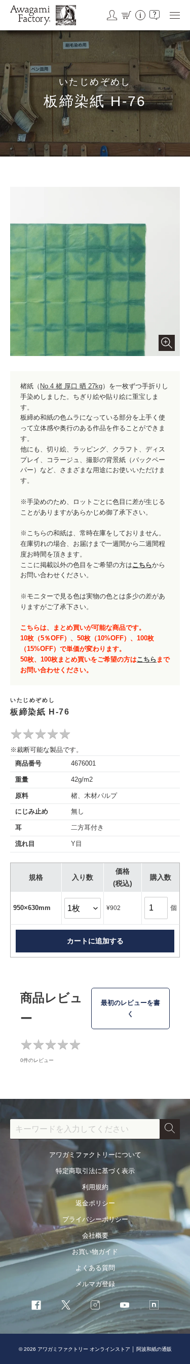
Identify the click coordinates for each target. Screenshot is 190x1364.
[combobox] (85, 1129)
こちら (142, 565)
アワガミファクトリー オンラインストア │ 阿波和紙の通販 (104, 1349)
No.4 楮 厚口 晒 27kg (71, 386)
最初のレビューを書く (130, 1008)
